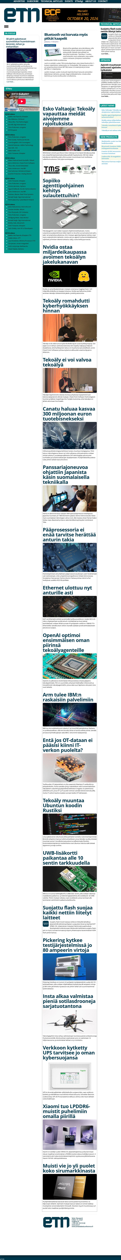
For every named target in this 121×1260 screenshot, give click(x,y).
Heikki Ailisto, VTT (14, 238)
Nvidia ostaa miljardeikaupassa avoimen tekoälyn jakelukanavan (64, 254)
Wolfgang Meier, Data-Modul (18, 218)
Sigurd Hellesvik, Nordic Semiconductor (22, 189)
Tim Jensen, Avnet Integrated (18, 243)
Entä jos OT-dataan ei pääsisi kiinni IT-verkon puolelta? (68, 745)
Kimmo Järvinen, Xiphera (17, 186)
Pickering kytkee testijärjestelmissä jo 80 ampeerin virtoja (67, 945)
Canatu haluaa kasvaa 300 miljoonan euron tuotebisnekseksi (69, 413)
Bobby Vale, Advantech (16, 223)
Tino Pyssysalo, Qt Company (18, 212)
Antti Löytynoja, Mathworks (18, 246)
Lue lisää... (11, 82)
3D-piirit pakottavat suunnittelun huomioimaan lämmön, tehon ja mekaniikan (20, 42)
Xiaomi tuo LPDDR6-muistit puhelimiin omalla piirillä (66, 1111)
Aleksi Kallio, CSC (14, 151)
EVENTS (69, 1)
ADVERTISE (19, 1)
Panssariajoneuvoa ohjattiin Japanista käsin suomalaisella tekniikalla (66, 474)
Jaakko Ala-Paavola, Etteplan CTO (19, 235)
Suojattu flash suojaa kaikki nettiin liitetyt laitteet (68, 912)
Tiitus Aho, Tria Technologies (18, 122)
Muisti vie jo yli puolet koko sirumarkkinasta (69, 1168)
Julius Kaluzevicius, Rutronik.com (19, 207)
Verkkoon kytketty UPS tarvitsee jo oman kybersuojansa (69, 1052)
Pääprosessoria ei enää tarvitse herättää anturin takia (69, 534)
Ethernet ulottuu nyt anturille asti (67, 590)
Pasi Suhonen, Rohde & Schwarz (19, 171)
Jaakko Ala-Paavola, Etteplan (18, 116)
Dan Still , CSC (13, 148)
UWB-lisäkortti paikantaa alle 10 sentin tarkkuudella (66, 857)
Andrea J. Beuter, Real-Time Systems (20, 194)
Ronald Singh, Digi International (19, 197)
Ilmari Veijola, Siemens (16, 249)
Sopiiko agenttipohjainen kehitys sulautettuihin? (63, 188)
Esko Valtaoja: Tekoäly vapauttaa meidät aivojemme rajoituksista (69, 116)
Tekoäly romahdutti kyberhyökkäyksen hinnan (66, 305)
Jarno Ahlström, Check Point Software (21, 163)
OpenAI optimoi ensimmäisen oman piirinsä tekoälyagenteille (66, 642)
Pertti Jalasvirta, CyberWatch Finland (21, 200)
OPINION (105, 60)
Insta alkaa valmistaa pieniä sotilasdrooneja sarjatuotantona (69, 1001)
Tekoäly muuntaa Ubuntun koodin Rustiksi (63, 805)
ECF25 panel (12, 130)
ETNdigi (79, 1)
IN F (7, 33)
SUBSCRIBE (33, 1)
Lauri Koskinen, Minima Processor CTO (21, 241)
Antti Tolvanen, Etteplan (16, 153)
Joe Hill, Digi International (17, 125)
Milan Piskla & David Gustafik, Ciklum (21, 160)
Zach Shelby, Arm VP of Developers (20, 228)
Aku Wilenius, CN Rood (16, 119)
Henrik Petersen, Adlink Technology (20, 145)
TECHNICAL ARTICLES (52, 1)
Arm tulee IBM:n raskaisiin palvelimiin (68, 697)
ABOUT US (90, 1)
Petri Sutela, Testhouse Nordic (18, 140)
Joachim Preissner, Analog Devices (20, 174)
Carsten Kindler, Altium (16, 209)
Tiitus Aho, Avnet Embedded (18, 166)
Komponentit (50, 45)
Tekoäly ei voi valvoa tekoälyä (67, 362)
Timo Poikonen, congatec (17, 127)
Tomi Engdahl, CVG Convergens (19, 142)
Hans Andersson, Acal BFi (17, 168)
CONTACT (103, 1)
